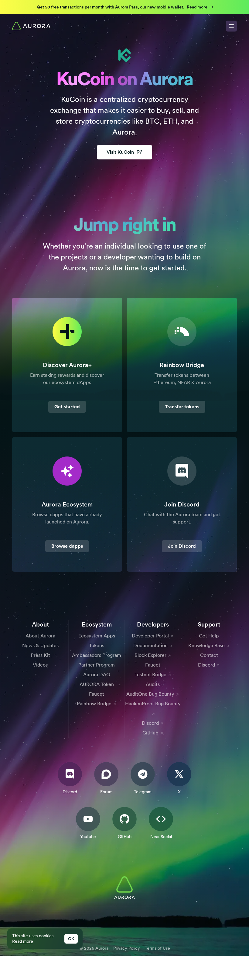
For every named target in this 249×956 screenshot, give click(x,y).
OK (71, 938)
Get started (67, 406)
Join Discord (182, 546)
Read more (22, 941)
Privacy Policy (126, 948)
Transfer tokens (182, 406)
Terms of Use (157, 948)
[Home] (31, 26)
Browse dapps (67, 546)
